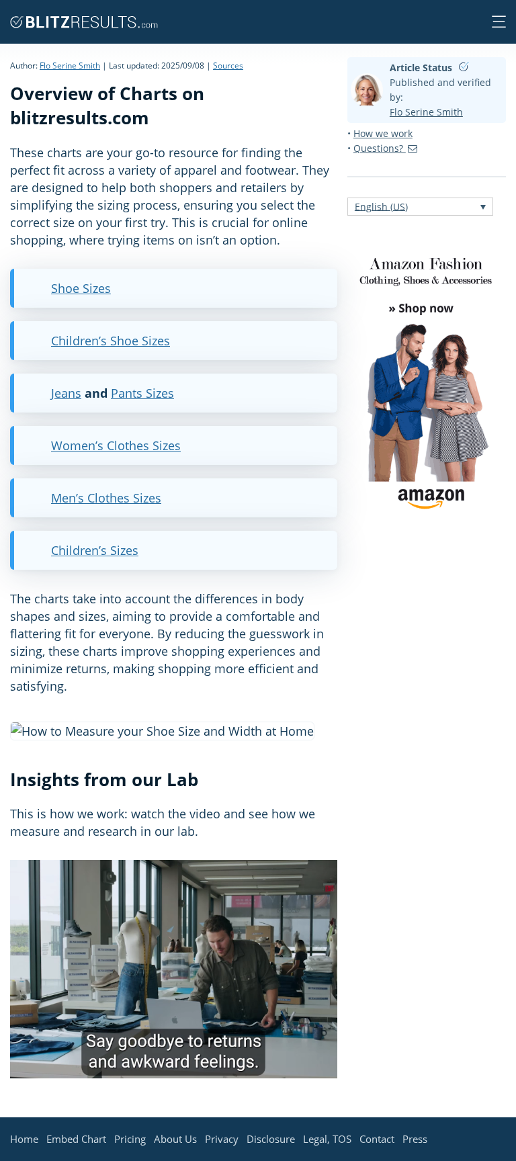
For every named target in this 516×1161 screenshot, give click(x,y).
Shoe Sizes (81, 288)
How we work (383, 133)
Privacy (222, 1139)
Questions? (379, 148)
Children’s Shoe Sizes (110, 341)
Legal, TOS (327, 1139)
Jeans (66, 393)
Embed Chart (76, 1139)
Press (414, 1139)
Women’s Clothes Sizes (116, 445)
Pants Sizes (142, 393)
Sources (228, 65)
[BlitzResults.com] (84, 21)
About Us (175, 1139)
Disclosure (271, 1139)
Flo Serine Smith (70, 65)
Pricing (130, 1139)
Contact (376, 1139)
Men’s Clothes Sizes (106, 498)
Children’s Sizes (94, 550)
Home (24, 1139)
